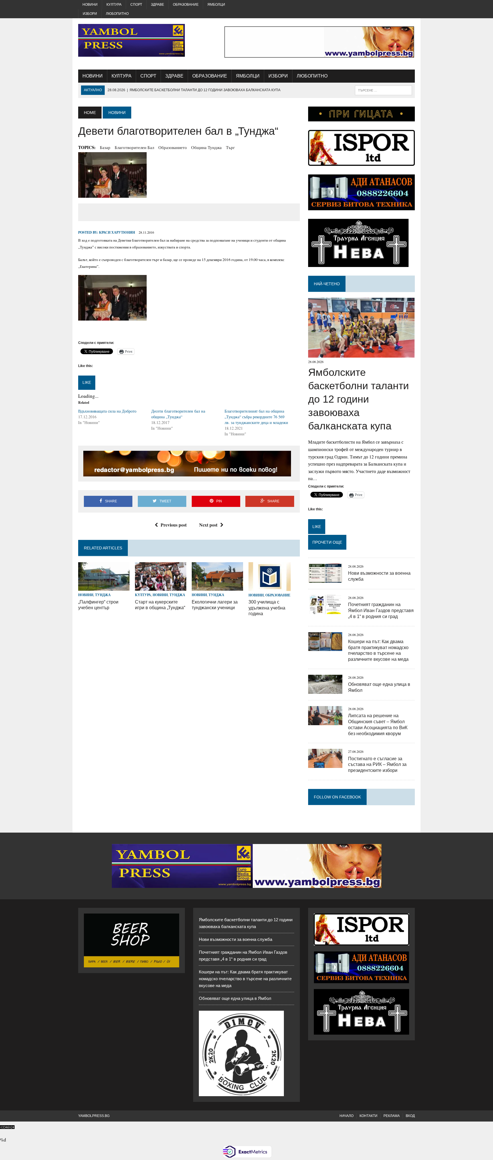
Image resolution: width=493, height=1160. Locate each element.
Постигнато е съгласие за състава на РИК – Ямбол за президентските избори (377, 764)
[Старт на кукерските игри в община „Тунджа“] (160, 587)
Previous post (174, 524)
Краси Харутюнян (117, 232)
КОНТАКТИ (368, 1116)
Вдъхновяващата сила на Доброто (107, 411)
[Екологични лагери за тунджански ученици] (217, 587)
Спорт (136, 5)
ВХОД (410, 1116)
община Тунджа (206, 147)
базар (105, 147)
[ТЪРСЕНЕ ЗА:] (383, 89)
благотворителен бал (134, 147)
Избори (90, 14)
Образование (186, 5)
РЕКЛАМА (391, 1116)
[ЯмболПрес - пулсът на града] (131, 40)
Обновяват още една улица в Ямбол (235, 998)
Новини (90, 5)
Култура (114, 5)
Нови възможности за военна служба (235, 939)
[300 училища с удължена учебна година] (269, 587)
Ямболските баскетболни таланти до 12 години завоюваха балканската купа (358, 398)
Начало (346, 1116)
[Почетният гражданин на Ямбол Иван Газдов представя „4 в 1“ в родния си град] (325, 610)
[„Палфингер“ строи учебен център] (104, 587)
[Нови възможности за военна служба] (325, 579)
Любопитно (117, 14)
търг (230, 147)
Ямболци (216, 5)
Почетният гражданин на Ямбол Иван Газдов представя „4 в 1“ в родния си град (381, 610)
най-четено (327, 284)
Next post (208, 524)
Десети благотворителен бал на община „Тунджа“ (178, 413)
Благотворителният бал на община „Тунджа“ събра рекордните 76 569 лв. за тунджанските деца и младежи (256, 416)
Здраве (157, 5)
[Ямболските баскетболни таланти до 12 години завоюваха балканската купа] (361, 354)
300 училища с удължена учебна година (266, 608)
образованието (172, 147)
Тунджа (103, 594)
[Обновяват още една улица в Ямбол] (325, 690)
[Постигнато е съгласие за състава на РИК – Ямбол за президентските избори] (325, 764)
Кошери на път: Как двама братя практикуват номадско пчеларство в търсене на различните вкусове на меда (245, 978)
